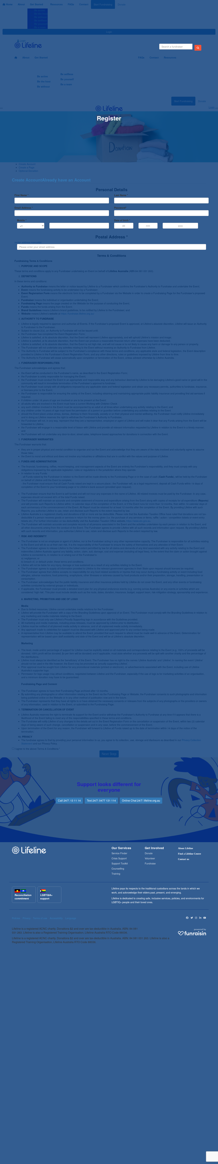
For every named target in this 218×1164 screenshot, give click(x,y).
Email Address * (23, 207)
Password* (120, 207)
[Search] (197, 48)
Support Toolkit (120, 863)
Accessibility (56, 918)
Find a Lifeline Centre (189, 854)
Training (116, 873)
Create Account (27, 180)
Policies (16, 918)
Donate (149, 853)
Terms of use (40, 918)
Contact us (183, 859)
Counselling (118, 868)
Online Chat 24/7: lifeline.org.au (141, 800)
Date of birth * (122, 220)
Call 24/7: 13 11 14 (69, 800)
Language (70, 918)
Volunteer (150, 858)
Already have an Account (66, 180)
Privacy (26, 918)
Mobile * (21, 220)
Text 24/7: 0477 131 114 (101, 800)
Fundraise (150, 863)
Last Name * (121, 195)
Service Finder (119, 853)
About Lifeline (185, 848)
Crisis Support (119, 858)
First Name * (21, 195)
